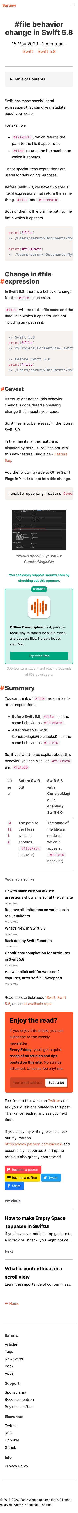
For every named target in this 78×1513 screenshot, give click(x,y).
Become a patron (19, 1399)
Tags (9, 1351)
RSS (8, 1433)
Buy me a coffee (18, 1407)
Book (9, 1366)
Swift (28, 51)
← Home (12, 1303)
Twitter (54, 1100)
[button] (73, 5)
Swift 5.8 (47, 51)
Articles (11, 1344)
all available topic (38, 1004)
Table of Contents (29, 79)
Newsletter (14, 1359)
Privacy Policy (16, 1466)
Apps (9, 1373)
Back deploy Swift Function (28, 941)
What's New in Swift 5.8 (25, 928)
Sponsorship (15, 1392)
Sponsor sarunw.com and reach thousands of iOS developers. (39, 671)
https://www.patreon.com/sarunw (33, 1144)
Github (10, 1447)
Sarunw (9, 5)
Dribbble (12, 1440)
